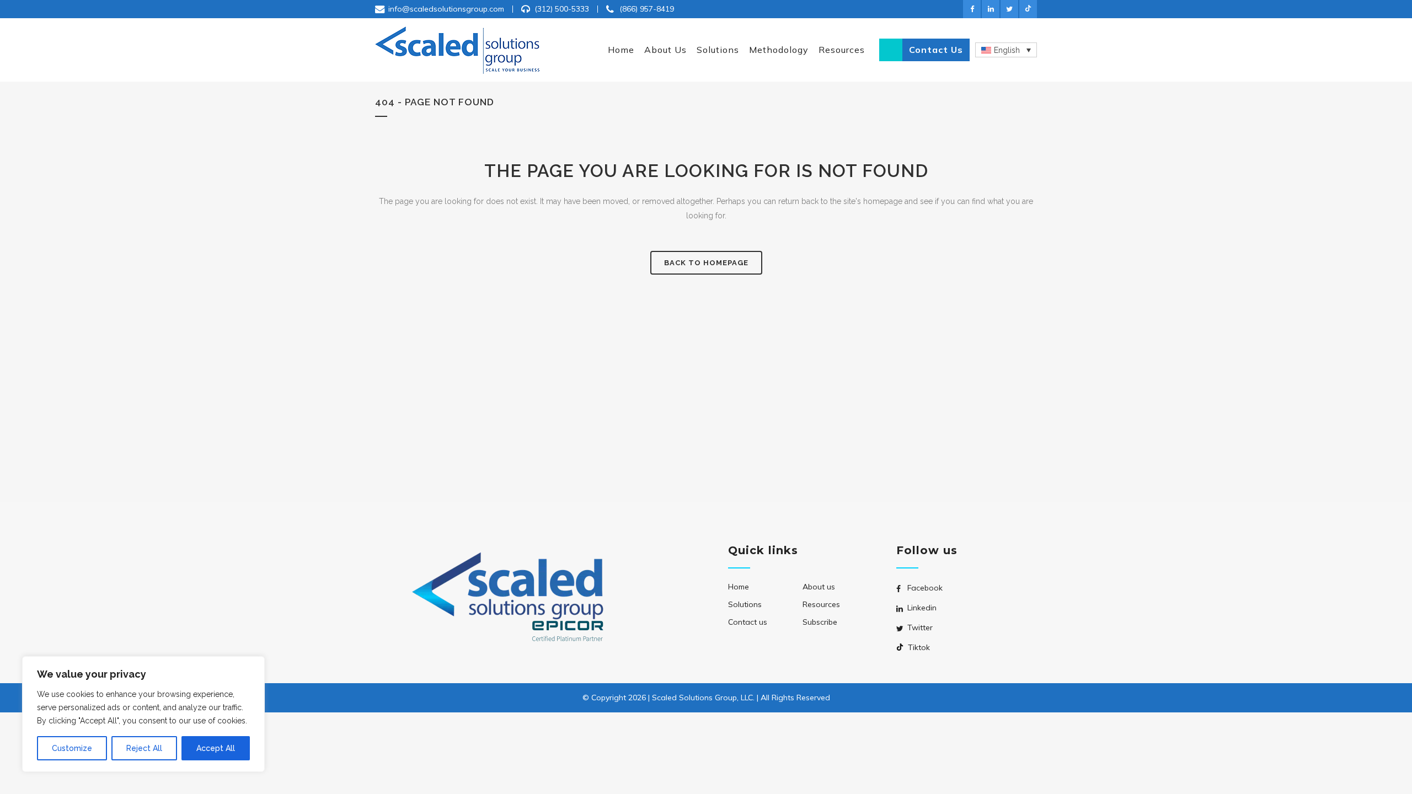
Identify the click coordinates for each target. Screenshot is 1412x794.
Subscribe (820, 622)
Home (738, 587)
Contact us (936, 49)
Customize (72, 748)
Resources (821, 604)
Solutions (745, 604)
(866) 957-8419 (646, 9)
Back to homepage (706, 263)
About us (819, 587)
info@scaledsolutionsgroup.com (446, 9)
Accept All (215, 748)
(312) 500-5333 (561, 9)
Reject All (144, 748)
